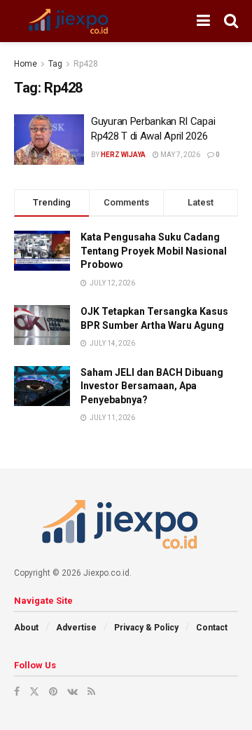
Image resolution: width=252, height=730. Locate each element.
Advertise (76, 628)
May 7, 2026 (179, 154)
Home (25, 64)
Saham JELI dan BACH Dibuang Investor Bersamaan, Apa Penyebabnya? (151, 386)
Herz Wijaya (123, 154)
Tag (55, 64)
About (26, 628)
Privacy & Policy (146, 628)
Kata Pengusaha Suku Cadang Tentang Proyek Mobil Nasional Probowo (153, 250)
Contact (211, 628)
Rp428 (86, 64)
